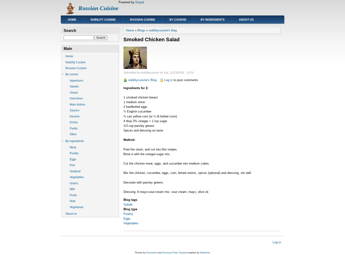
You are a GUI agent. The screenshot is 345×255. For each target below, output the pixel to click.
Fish (72, 165)
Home (72, 19)
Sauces (74, 110)
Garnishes (76, 98)
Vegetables (130, 223)
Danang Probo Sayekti (174, 252)
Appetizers (76, 80)
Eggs (126, 218)
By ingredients (213, 19)
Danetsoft (151, 252)
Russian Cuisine (98, 8)
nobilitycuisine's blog (163, 30)
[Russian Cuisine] (70, 13)
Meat (73, 147)
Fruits (73, 195)
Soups (74, 92)
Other (73, 134)
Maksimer (205, 252)
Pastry (74, 128)
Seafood (75, 171)
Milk (72, 189)
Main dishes (77, 104)
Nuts (73, 201)
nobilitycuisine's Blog (142, 80)
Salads (128, 204)
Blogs (141, 30)
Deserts (75, 116)
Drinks (74, 122)
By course (177, 19)
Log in (168, 80)
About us (246, 19)
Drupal (139, 2)
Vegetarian (77, 207)
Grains (74, 183)
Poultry (128, 214)
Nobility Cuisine (103, 19)
